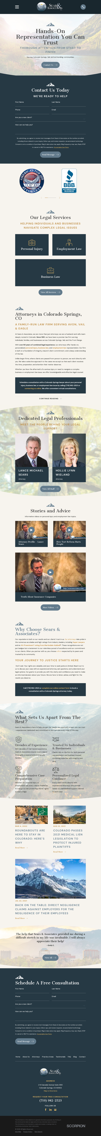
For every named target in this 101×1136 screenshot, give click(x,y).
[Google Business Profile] (55, 1109)
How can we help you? (24, 125)
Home (17, 1057)
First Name (19, 102)
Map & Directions (50, 1091)
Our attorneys (70, 639)
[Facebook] (45, 1109)
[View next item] (60, 198)
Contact (82, 1057)
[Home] (49, 7)
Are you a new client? (23, 117)
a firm (59, 651)
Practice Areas (48, 1057)
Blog (75, 1057)
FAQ (69, 1057)
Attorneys (36, 1057)
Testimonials (60, 1057)
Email (54, 110)
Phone (17, 110)
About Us (26, 1057)
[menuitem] (18, 1131)
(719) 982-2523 (50, 1100)
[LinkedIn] (50, 1109)
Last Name (56, 102)
